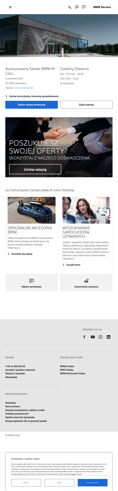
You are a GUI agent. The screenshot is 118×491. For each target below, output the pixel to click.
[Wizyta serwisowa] (83, 7)
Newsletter (11, 377)
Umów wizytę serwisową (31, 104)
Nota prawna (12, 406)
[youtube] (92, 339)
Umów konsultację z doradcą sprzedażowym (34, 96)
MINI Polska (66, 369)
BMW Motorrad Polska (72, 373)
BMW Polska (67, 366)
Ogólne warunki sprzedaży (20, 417)
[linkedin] (108, 339)
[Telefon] (69, 7)
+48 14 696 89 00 (23, 87)
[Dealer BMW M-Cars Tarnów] (102, 7)
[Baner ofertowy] (59, 147)
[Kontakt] (76, 7)
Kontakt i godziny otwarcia (20, 369)
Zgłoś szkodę (86, 104)
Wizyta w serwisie (15, 373)
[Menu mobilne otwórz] (10, 7)
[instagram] (100, 339)
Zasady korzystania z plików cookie (25, 410)
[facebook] (84, 339)
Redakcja (10, 402)
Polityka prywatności (17, 413)
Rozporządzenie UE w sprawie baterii (26, 420)
